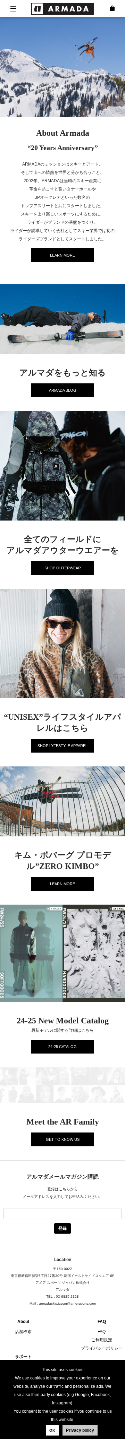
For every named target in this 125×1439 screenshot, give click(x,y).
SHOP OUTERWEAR (62, 568)
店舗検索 (23, 1331)
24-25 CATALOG (62, 1047)
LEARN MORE (62, 255)
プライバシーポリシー (102, 1348)
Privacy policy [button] (80, 1430)
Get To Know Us (63, 1139)
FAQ (102, 1321)
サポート (23, 1356)
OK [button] (52, 1430)
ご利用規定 (101, 1340)
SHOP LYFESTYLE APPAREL (63, 746)
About (23, 1321)
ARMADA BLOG (62, 390)
